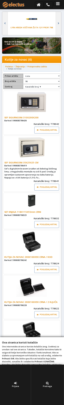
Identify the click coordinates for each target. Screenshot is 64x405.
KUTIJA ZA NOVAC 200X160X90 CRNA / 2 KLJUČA (30, 301)
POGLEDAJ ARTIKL (48, 130)
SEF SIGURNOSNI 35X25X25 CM (21, 162)
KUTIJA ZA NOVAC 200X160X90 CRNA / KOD (28, 256)
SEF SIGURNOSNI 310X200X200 (21, 117)
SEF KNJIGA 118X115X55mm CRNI (22, 211)
